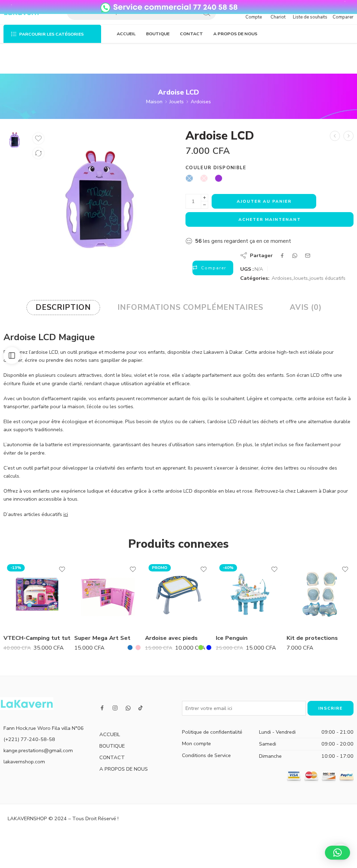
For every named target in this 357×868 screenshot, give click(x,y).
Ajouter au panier (264, 201)
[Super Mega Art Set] (108, 594)
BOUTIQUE (157, 34)
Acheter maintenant (269, 219)
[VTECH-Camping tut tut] (37, 594)
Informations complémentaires (190, 307)
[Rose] (138, 647)
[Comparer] (38, 153)
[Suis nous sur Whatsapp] (128, 708)
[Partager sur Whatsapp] (295, 256)
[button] (337, 853)
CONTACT (191, 34)
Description (63, 307)
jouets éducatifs (327, 278)
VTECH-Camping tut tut (36, 638)
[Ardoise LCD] (14, 139)
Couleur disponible (215, 168)
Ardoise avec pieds (171, 638)
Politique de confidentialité (212, 731)
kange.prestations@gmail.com (38, 750)
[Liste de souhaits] (38, 138)
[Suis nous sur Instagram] (115, 708)
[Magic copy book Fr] (335, 136)
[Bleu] (130, 647)
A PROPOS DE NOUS (235, 34)
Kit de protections (312, 638)
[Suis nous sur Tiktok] (140, 707)
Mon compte (196, 743)
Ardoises (201, 101)
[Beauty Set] (348, 136)
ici (65, 514)
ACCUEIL (126, 34)
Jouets (176, 101)
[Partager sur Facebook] (282, 255)
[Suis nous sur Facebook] (102, 708)
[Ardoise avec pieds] (178, 594)
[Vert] (201, 647)
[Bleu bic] (209, 647)
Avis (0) (306, 307)
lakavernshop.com (24, 761)
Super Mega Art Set (102, 638)
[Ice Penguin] (249, 594)
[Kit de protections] (320, 594)
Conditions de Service (206, 755)
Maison (154, 101)
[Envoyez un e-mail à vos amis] (308, 256)
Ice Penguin (232, 638)
